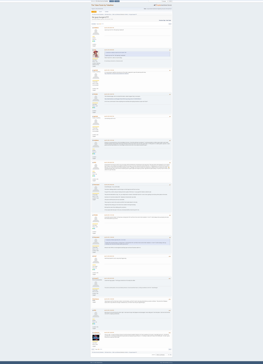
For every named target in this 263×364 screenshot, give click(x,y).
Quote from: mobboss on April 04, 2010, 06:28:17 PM (116, 52)
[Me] (93, 86)
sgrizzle (96, 70)
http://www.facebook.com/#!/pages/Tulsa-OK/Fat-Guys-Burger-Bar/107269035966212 (123, 98)
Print (170, 23)
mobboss (96, 27)
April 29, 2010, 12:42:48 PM (109, 310)
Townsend (96, 184)
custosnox (96, 332)
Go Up (93, 349)
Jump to (153, 354)
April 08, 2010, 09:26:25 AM (109, 184)
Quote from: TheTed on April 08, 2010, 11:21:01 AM (115, 239)
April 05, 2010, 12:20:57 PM (109, 94)
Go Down (94, 23)
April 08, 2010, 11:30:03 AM (109, 237)
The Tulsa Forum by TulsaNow (102, 5)
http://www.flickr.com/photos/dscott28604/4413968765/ (117, 73)
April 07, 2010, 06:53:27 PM (109, 162)
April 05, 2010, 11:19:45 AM (109, 70)
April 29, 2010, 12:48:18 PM (109, 332)
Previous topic (162, 20)
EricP (95, 256)
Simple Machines (99, 362)
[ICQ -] (93, 41)
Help (161, 362)
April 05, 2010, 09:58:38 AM (109, 49)
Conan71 (96, 278)
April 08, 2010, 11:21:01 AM (109, 214)
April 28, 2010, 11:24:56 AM (109, 298)
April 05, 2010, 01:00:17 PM (109, 116)
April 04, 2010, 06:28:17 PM (109, 27)
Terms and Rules (165, 362)
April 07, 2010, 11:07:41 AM (109, 140)
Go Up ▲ (171, 362)
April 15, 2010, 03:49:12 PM (109, 256)
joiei (95, 50)
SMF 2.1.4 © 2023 (93, 362)
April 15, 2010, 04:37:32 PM (109, 278)
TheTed (96, 94)
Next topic (168, 20)
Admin (126, 14)
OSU (95, 162)
